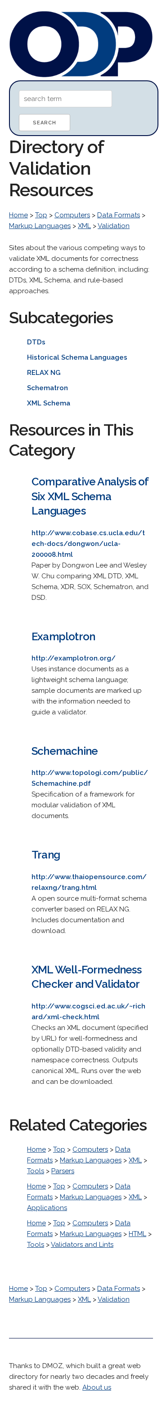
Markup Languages (40, 226)
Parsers (62, 1171)
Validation (114, 226)
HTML (137, 1234)
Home (18, 215)
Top (41, 215)
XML (84, 226)
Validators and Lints (82, 1245)
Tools (35, 1171)
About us (96, 1387)
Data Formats (118, 215)
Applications (47, 1208)
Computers (72, 215)
